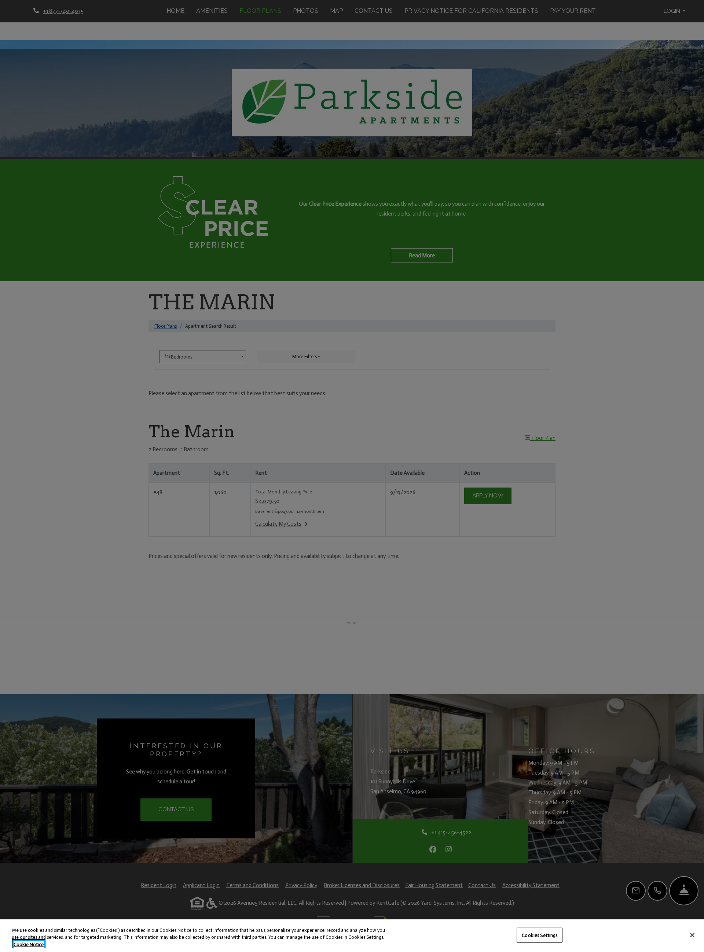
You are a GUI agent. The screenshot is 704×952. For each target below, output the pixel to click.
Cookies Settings (539, 935)
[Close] (692, 935)
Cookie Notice (29, 944)
